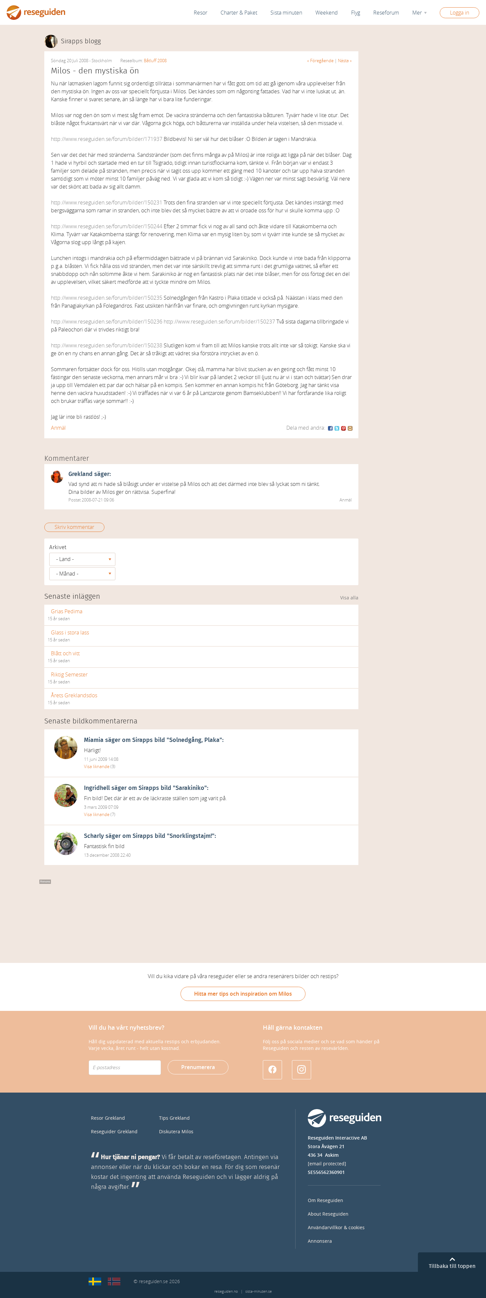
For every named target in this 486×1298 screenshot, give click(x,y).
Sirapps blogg (81, 41)
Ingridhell (97, 788)
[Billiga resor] (95, 1281)
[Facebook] (330, 428)
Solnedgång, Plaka (194, 740)
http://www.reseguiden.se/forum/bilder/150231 (106, 202)
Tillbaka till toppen (452, 1266)
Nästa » (345, 60)
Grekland (80, 474)
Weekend (326, 13)
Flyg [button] (355, 13)
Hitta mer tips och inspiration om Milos (243, 994)
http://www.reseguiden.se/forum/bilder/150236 (106, 322)
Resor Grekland (108, 1118)
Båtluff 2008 (155, 60)
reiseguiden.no (226, 1291)
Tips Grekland (174, 1118)
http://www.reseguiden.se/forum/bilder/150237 (219, 322)
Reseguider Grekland (114, 1132)
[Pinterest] (343, 428)
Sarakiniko (190, 788)
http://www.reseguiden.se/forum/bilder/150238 (106, 345)
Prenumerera (198, 1067)
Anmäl (58, 428)
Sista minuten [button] (286, 13)
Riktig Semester (69, 674)
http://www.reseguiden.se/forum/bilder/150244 (106, 226)
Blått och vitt (65, 653)
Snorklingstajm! (191, 836)
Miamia (93, 740)
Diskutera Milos (176, 1132)
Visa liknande (96, 766)
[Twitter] (337, 428)
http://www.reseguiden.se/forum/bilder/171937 (106, 139)
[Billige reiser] (114, 1281)
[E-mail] (350, 428)
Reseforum (386, 13)
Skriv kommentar (74, 527)
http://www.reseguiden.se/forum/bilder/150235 (106, 298)
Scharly (94, 836)
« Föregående (320, 60)
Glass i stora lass (70, 632)
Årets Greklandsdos (74, 695)
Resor (200, 13)
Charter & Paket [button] (239, 13)
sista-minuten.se (258, 1291)
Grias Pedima (66, 611)
